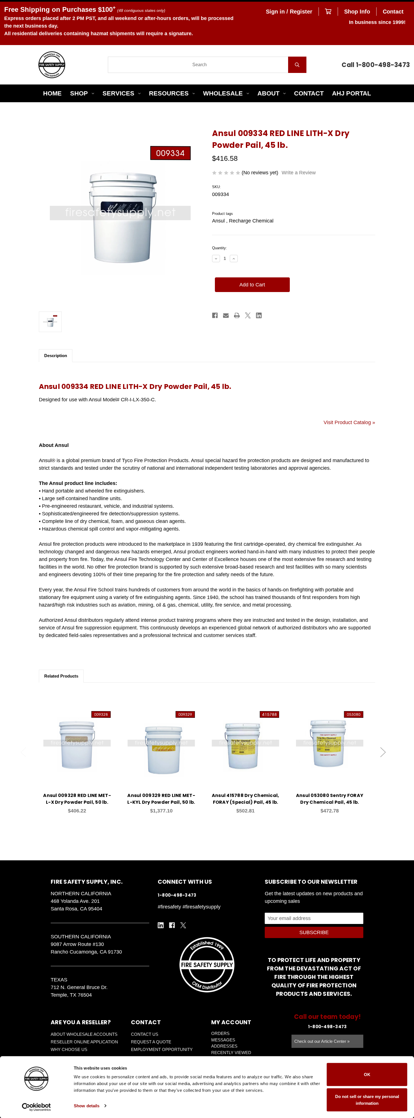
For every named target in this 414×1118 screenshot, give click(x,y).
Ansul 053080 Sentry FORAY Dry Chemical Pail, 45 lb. (329, 798)
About (268, 93)
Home (52, 93)
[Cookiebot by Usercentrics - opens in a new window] (36, 1107)
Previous (23, 752)
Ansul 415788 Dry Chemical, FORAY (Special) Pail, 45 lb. (245, 798)
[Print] (237, 315)
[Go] (297, 65)
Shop (79, 93)
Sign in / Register (289, 11)
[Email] (226, 315)
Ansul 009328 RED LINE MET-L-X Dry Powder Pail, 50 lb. (77, 798)
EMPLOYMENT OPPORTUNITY (162, 1049)
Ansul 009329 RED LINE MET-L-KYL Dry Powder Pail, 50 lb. (161, 798)
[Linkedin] (259, 315)
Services (118, 93)
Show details (86, 1105)
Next (383, 752)
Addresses (224, 1046)
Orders (220, 1033)
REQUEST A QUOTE (151, 1041)
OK (367, 1074)
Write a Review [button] (299, 172)
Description (55, 355)
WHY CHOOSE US (69, 1049)
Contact (393, 11)
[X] (248, 315)
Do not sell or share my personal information (367, 1099)
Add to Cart (80, 751)
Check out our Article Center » (322, 1041)
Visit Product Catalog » (349, 422)
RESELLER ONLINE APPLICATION (84, 1041)
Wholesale (223, 93)
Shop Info (357, 11)
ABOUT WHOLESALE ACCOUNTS (84, 1034)
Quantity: (219, 248)
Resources (169, 93)
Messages (223, 1039)
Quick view (77, 737)
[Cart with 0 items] (328, 11)
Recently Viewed (231, 1052)
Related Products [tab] (61, 676)
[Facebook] (215, 315)
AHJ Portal (351, 93)
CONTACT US (144, 1034)
